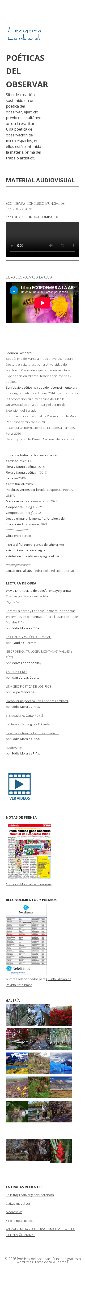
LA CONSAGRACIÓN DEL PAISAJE (28, 637)
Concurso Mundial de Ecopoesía (28, 884)
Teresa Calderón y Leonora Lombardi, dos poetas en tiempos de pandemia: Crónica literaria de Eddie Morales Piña (42, 616)
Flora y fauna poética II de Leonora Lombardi (37, 701)
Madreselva (14, 748)
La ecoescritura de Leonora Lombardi (32, 733)
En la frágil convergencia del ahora (30, 1195)
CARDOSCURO (16, 672)
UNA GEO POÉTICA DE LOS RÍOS (28, 686)
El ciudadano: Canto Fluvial (24, 715)
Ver (61, 544)
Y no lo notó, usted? (19, 1221)
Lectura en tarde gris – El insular (28, 724)
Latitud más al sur (18, 1203)
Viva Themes (58, 1262)
